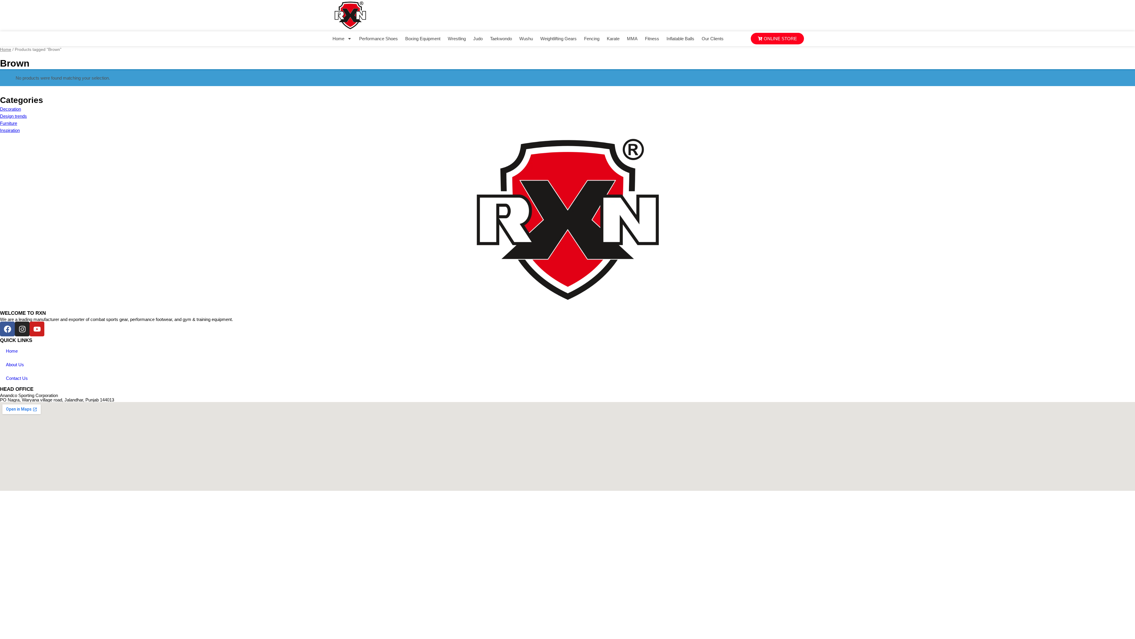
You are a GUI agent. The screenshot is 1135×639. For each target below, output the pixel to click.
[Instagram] (22, 329)
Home (338, 38)
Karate (613, 38)
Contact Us (17, 378)
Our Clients (713, 38)
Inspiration (10, 130)
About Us (15, 364)
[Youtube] (37, 329)
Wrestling (457, 38)
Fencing (591, 38)
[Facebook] (7, 329)
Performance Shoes (378, 38)
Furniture (8, 123)
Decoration (10, 109)
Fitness (652, 38)
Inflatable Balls (680, 38)
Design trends (13, 116)
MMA (632, 38)
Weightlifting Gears (558, 38)
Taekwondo (501, 38)
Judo (478, 38)
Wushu (526, 38)
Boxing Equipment (422, 38)
